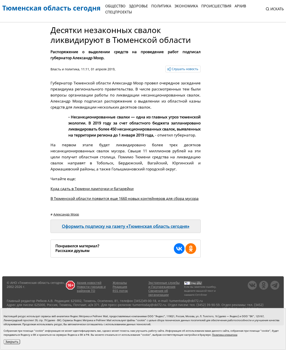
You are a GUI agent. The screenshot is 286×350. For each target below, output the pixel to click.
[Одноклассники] (190, 248)
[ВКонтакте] (179, 248)
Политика (161, 6)
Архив (240, 6)
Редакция (120, 287)
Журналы (120, 283)
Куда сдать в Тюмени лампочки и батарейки (92, 188)
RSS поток (120, 291)
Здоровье (138, 6)
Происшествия (216, 6)
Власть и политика (64, 69)
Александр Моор (66, 214)
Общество (115, 6)
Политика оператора (224, 334)
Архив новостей (89, 283)
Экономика (186, 6)
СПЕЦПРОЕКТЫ (118, 12)
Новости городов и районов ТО (91, 289)
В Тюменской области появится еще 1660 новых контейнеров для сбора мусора (124, 198)
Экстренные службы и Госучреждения (164, 285)
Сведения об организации (158, 293)
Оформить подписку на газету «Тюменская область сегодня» (125, 226)
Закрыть (11, 342)
